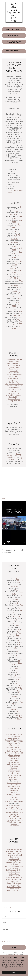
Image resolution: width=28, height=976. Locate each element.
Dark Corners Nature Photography (14, 765)
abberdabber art (14, 738)
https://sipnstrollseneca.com (15, 191)
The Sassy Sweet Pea (14, 818)
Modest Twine (14, 807)
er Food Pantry (14, 370)
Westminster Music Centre (14, 390)
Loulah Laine (14, 800)
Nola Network (14, 373)
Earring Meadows (14, 772)
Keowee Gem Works (14, 783)
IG (20, 207)
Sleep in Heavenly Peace (14, 384)
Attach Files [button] (6, 941)
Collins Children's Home (14, 363)
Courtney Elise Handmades (14, 759)
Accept (14, 972)
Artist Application (14, 29)
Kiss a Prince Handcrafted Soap (14, 786)
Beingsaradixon (14, 745)
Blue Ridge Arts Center (14, 401)
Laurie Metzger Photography (14, 789)
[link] (14, 12)
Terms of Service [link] (16, 954)
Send (14, 947)
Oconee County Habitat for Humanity (14, 375)
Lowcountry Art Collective (14, 801)
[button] (4, 12)
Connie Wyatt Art (14, 757)
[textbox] (14, 916)
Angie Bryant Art (14, 744)
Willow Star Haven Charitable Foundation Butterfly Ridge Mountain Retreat (14, 396)
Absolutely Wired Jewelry (13, 740)
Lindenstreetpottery (14, 794)
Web (11, 214)
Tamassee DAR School (14, 386)
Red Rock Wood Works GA (14, 813)
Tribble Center (14, 388)
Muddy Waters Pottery (14, 809)
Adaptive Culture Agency (14, 742)
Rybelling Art (14, 815)
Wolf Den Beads (14, 826)
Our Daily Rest (14, 382)
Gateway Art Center (14, 775)
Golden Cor (13, 369)
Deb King (14, 768)
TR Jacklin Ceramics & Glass (14, 823)
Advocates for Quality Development (14, 361)
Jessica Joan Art (14, 779)
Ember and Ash (14, 773)
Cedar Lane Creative (14, 751)
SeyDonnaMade (14, 816)
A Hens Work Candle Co (14, 734)
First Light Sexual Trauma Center (14, 366)
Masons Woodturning (13, 805)
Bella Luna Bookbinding (14, 747)
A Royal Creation (14, 736)
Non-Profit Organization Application (14, 35)
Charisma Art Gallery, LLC (14, 753)
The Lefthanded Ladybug (14, 820)
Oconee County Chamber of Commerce (13, 456)
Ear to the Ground (14, 770)
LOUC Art (14, 798)
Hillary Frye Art (14, 777)
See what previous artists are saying (14, 51)
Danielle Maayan (14, 762)
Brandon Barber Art (14, 749)
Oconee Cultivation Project (14, 379)
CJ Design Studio (14, 755)
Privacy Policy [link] (8, 954)
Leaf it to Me (14, 792)
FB (17, 211)
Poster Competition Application (14, 41)
